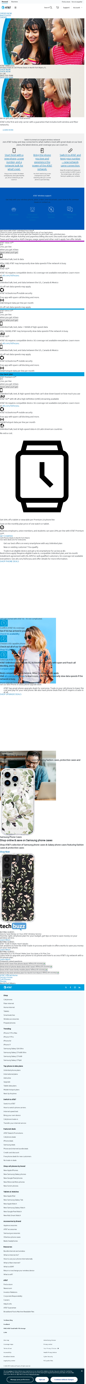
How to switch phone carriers (15, 1107)
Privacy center (48, 1344)
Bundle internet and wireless (14, 1251)
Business (14, 2)
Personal (5, 2)
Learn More (5, 939)
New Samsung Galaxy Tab (13, 1200)
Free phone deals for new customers (17, 1156)
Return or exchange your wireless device (19, 1270)
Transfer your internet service (15, 1123)
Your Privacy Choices (50, 1348)
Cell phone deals (10, 1137)
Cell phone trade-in (11, 1119)
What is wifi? (8, 1274)
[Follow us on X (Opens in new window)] (66, 987)
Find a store (66, 2)
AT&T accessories (10, 1229)
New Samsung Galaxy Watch (14, 1207)
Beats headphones (11, 1241)
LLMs (5, 1332)
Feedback (7, 1324)
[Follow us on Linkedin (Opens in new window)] (79, 987)
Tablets (6, 1011)
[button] (15, 7)
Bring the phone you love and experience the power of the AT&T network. (42, 162)
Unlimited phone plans (12, 1070)
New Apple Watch (10, 1204)
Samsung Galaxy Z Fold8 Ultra (15, 1052)
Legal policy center (9, 1360)
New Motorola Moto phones (14, 1182)
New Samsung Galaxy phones (15, 1174)
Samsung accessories (12, 1233)
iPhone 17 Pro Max (10, 1033)
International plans (11, 1074)
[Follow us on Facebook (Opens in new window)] (70, 987)
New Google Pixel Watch (13, 1211)
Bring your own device (12, 1115)
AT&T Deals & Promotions (13, 1133)
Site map (6, 1340)
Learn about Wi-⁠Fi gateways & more (32, 217)
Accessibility (7, 1352)
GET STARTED (6, 536)
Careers (7, 1300)
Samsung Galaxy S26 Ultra (13, 1048)
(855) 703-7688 (6, 77)
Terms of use (8, 1348)
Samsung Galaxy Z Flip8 (13, 1060)
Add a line (7, 1078)
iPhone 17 (7, 1044)
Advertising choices (50, 1340)
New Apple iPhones (11, 1170)
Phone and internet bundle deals (16, 1148)
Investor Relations (10, 1292)
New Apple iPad (9, 1196)
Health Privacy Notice (50, 1352)
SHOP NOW (5, 69)
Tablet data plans (10, 1086)
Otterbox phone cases (12, 1237)
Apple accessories (10, 1225)
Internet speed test (11, 1111)
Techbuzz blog (8, 1320)
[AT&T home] (6, 7)
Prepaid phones (9, 1023)
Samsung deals (9, 1145)
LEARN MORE (8, 130)
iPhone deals (8, 1141)
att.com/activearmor (15, 676)
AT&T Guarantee (10, 1308)
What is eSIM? (9, 1266)
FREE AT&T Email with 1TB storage (15, 1328)
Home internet (9, 1007)
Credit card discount (11, 1152)
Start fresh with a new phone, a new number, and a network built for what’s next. (14, 162)
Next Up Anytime (10, 1093)
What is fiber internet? (12, 1263)
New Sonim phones (11, 1186)
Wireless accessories (11, 1019)
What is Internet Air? (11, 1255)
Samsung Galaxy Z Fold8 (13, 1056)
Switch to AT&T (9, 1103)
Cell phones (8, 999)
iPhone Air (7, 1041)
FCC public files (48, 1360)
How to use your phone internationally (18, 1259)
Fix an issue (13, 214)
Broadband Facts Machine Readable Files (19, 1311)
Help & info (8, 1304)
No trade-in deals (10, 1160)
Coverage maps (8, 1344)
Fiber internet (9, 1003)
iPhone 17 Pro (9, 1037)
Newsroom (8, 1288)
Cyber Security (48, 1356)
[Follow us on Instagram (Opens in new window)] (75, 987)
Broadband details (9, 1356)
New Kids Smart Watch (12, 1215)
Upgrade (7, 1082)
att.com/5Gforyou (10, 275)
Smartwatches (9, 1015)
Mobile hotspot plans (11, 1089)
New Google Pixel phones (13, 1178)
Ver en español (77, 2)
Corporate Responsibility (13, 1296)
